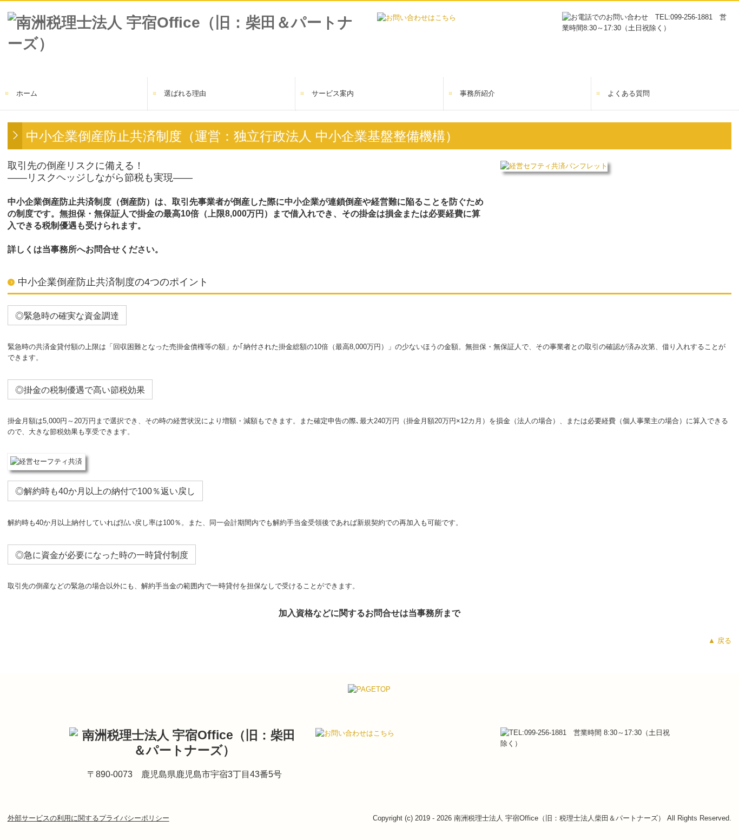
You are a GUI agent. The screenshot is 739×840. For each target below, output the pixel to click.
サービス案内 (333, 93)
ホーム (26, 93)
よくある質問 (629, 93)
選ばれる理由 (185, 93)
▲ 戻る (719, 640)
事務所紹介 (477, 93)
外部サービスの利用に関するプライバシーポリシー (88, 818)
